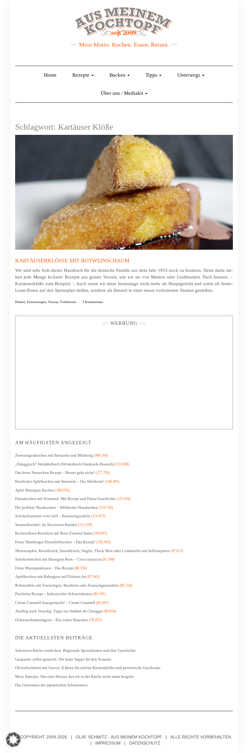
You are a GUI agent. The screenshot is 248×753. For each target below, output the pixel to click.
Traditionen (68, 302)
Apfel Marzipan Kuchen (34, 490)
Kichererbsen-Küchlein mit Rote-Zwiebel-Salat (53, 533)
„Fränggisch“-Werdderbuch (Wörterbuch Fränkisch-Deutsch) (64, 464)
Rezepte (81, 75)
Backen (118, 75)
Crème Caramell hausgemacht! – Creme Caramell (55, 602)
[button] (13, 739)
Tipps (151, 75)
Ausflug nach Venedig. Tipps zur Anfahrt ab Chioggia (59, 611)
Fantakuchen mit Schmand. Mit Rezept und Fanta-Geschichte (65, 498)
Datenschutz (144, 743)
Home (50, 75)
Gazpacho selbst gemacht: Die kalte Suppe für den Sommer (63, 659)
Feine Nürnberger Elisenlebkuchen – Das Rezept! (55, 542)
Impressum (108, 743)
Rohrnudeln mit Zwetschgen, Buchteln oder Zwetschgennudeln (67, 585)
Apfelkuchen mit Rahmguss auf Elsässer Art (50, 576)
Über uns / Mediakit (123, 93)
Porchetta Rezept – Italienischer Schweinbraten (53, 593)
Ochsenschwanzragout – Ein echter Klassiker (51, 620)
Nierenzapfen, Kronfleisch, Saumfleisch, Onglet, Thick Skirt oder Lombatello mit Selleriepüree (92, 550)
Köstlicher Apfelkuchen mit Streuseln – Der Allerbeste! (59, 481)
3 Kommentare (92, 302)
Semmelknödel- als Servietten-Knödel (46, 524)
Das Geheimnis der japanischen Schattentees (51, 685)
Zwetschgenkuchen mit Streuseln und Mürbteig (54, 455)
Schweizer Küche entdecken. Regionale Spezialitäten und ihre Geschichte (75, 650)
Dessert (20, 302)
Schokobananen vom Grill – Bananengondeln (52, 516)
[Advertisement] (124, 376)
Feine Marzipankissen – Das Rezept (44, 568)
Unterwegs (189, 75)
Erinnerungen (36, 302)
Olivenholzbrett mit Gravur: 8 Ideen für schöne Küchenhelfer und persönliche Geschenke (88, 667)
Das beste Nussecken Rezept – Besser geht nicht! (55, 472)
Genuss (53, 302)
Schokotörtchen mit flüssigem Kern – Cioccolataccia (58, 559)
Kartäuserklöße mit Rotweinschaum (72, 261)
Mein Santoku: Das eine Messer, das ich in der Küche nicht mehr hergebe (74, 676)
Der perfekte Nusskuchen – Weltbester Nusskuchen (56, 507)
